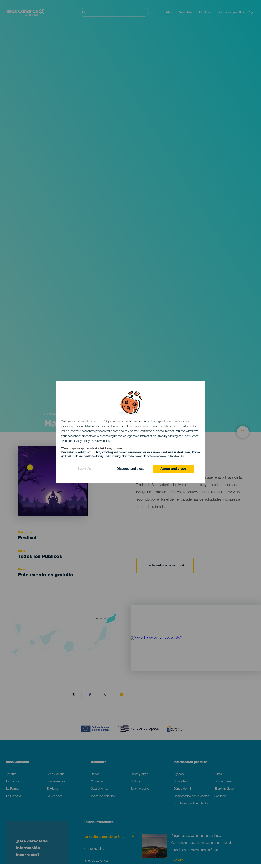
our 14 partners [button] (109, 421)
